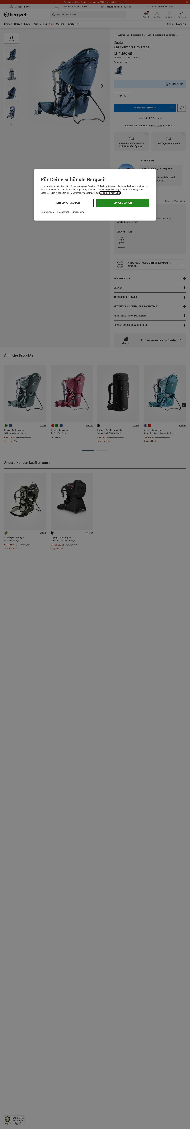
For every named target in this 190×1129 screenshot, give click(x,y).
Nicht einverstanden (67, 202)
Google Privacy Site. (110, 193)
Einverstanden (123, 202)
